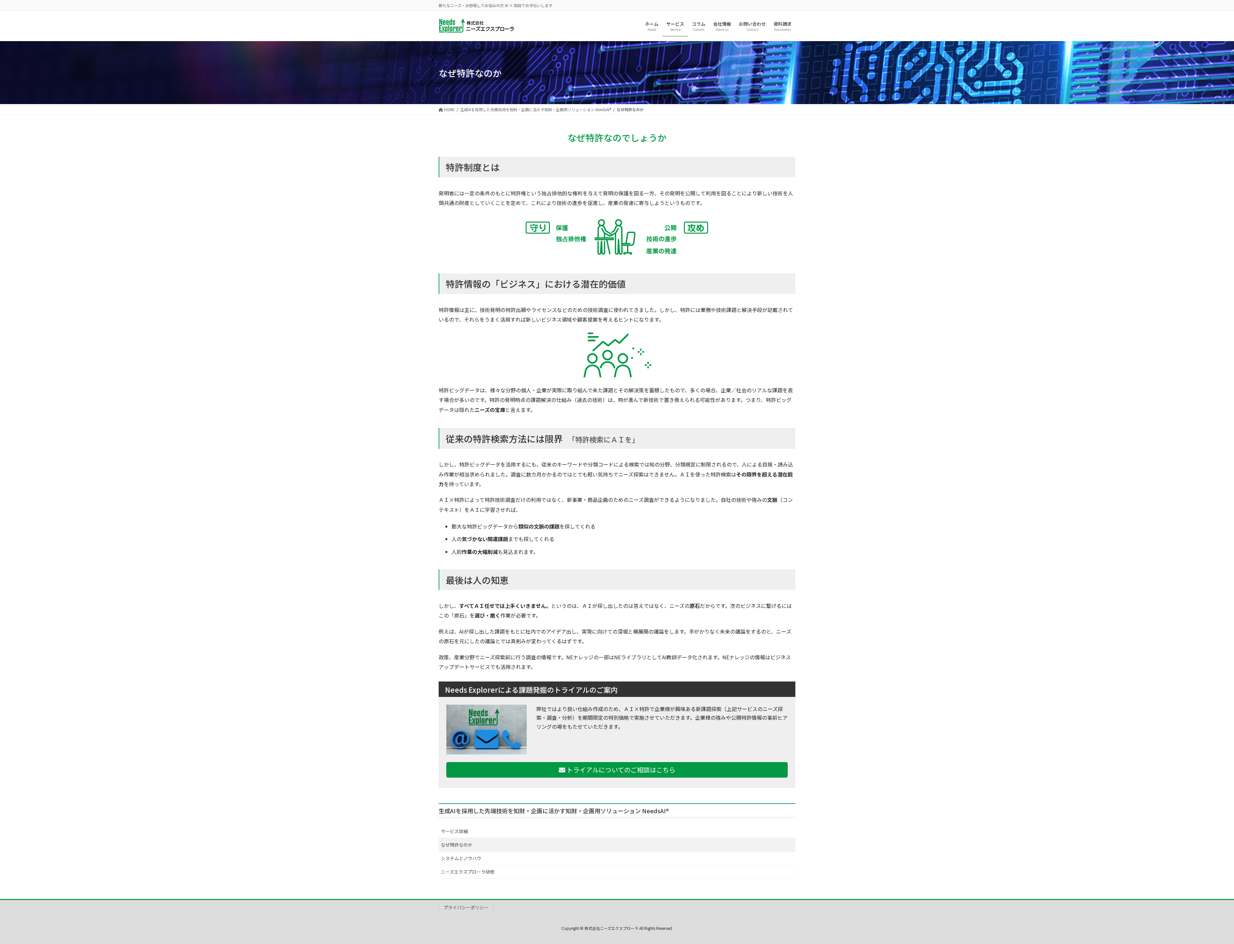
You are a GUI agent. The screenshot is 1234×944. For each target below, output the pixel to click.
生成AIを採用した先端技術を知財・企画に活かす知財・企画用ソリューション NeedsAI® (554, 810)
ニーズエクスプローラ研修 (468, 871)
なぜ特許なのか (456, 845)
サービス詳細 (454, 831)
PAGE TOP (1202, 910)
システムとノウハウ (461, 858)
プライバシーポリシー (465, 907)
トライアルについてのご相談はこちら (620, 769)
